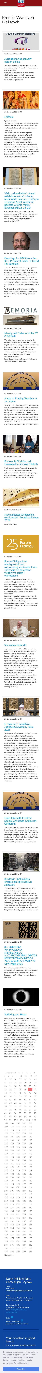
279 (6, 1241)
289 (6, 1248)
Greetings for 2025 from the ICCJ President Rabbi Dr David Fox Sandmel (21, 261)
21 (5, 1083)
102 (28, 1120)
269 (6, 1235)
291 (18, 1248)
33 (30, 1086)
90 (35, 1113)
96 (30, 1116)
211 (18, 1194)
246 (18, 1218)
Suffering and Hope (15, 1014)
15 (10, 1079)
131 (18, 1140)
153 (30, 1153)
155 (12, 1157)
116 (18, 1130)
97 (35, 1116)
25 (25, 1083)
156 (18, 1157)
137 (24, 1143)
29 (10, 1086)
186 (18, 1177)
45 (20, 1093)
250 (12, 1221)
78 (10, 1110)
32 (25, 1086)
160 (12, 1160)
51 (15, 1096)
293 (30, 1248)
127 (24, 1137)
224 (6, 1204)
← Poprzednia (10, 1072)
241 (18, 1214)
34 (35, 1086)
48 (35, 1093)
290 (12, 1248)
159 (6, 1160)
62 (35, 1099)
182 (24, 1174)
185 (12, 1177)
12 (30, 1076)
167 (24, 1164)
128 (30, 1137)
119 (6, 1133)
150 (12, 1153)
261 (18, 1228)
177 (24, 1170)
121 (18, 1133)
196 (18, 1184)
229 (6, 1207)
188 (30, 1177)
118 (30, 1130)
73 (20, 1106)
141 (18, 1147)
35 (5, 1089)
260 (12, 1228)
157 (24, 1157)
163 (30, 1160)
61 (30, 1099)
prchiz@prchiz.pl (11, 1312)
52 (20, 1096)
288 (30, 1245)
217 (24, 1197)
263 (30, 1228)
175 (12, 1170)
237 (24, 1211)
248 (30, 1218)
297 (24, 1251)
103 (34, 1120)
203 (30, 1187)
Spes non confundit (15, 645)
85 (10, 1113)
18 (25, 1079)
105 (12, 1123)
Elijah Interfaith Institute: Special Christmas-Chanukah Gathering (20, 821)
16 (15, 1079)
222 (24, 1201)
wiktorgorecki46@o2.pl (19, 1310)
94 (20, 1116)
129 (6, 1140)
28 (5, 1086)
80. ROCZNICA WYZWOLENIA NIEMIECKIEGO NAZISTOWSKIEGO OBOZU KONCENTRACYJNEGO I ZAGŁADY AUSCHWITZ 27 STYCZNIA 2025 (20, 955)
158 (30, 1157)
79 (15, 1110)
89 (30, 1113)
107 (24, 1123)
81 (25, 1110)
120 (12, 1133)
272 (24, 1235)
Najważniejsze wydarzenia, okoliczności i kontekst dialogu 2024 (21, 518)
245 (12, 1218)
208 (30, 1191)
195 (12, 1184)
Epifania (8, 117)
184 (6, 1177)
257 (24, 1224)
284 (6, 1245)
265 (12, 1231)
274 (6, 1238)
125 (12, 1137)
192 (24, 1180)
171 (18, 1167)
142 (24, 1147)
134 (6, 1143)
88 (25, 1113)
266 (18, 1231)
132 (24, 1140)
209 (6, 1194)
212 (24, 1194)
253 (30, 1221)
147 (24, 1150)
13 (35, 1076)
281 (18, 1241)
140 (12, 1147)
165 (12, 1164)
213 (30, 1194)
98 (5, 1120)
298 (30, 1251)
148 (30, 1150)
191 (18, 1180)
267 (24, 1231)
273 (30, 1235)
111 (18, 1126)
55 (35, 1096)
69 (35, 1103)
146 (18, 1150)
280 (12, 1241)
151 (18, 1153)
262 (24, 1228)
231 (18, 1207)
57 (10, 1099)
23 (15, 1083)
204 (6, 1191)
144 (6, 1150)
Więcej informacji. (21, 1363)
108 (30, 1123)
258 (30, 1224)
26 (30, 1083)
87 (20, 1113)
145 (12, 1150)
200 (12, 1187)
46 (25, 1093)
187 (24, 1177)
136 (18, 1143)
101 (22, 1120)
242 (24, 1214)
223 (30, 1201)
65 (15, 1103)
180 (12, 1174)
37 (15, 1089)
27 (35, 1083)
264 (6, 1231)
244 (6, 1218)
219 (6, 1201)
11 (26, 1076)
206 (18, 1191)
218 (30, 1197)
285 (12, 1245)
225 (12, 1204)
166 (18, 1164)
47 (30, 1093)
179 (6, 1174)
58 (15, 1099)
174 (6, 1170)
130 (12, 1140)
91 (5, 1116)
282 (24, 1241)
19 (30, 1079)
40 (30, 1089)
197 (24, 1184)
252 (24, 1221)
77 (5, 1110)
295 (12, 1251)
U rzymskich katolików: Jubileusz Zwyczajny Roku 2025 (18, 727)
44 (15, 1093)
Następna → (9, 1255)
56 (5, 1099)
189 (6, 1180)
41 (35, 1089)
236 (18, 1211)
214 (6, 1197)
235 (12, 1211)
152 (24, 1153)
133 (30, 1140)
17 (20, 1079)
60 (25, 1099)
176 (18, 1170)
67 (25, 1103)
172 (24, 1167)
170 (12, 1167)
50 (10, 1096)
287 (24, 1245)
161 (18, 1160)
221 (18, 1201)
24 (20, 1083)
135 (12, 1143)
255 (12, 1224)
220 (12, 1201)
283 (30, 1241)
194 (6, 1184)
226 (18, 1204)
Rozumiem (21, 1369)
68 (30, 1103)
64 (10, 1103)
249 (6, 1221)
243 (30, 1214)
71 (10, 1106)
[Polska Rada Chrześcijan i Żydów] (20, 4)
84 (5, 1113)
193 (30, 1180)
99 (10, 1120)
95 (25, 1116)
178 (30, 1170)
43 (10, 1093)
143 (30, 1147)
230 (12, 1207)
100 (16, 1120)
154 (6, 1157)
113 (30, 1126)
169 (6, 1167)
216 (18, 1197)
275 (12, 1238)
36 (10, 1089)
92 (10, 1116)
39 (25, 1089)
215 (12, 1197)
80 (20, 1110)
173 (30, 1167)
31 (20, 1086)
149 (6, 1153)
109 (6, 1126)
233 (30, 1207)
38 (20, 1089)
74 (25, 1106)
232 (24, 1207)
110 (12, 1126)
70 (5, 1106)
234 (6, 1211)
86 (15, 1113)
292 (24, 1248)
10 (21, 1076)
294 (6, 1251)
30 (15, 1086)
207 (24, 1191)
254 (6, 1224)
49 (5, 1096)
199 (6, 1187)
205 (12, 1191)
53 (25, 1096)
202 (24, 1187)
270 (12, 1235)
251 (18, 1221)
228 (30, 1204)
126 (18, 1137)
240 (12, 1214)
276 (18, 1238)
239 (6, 1214)
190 (12, 1180)
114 (6, 1130)
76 (35, 1106)
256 (18, 1224)
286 (18, 1245)
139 (6, 1147)
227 (24, 1204)
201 (18, 1187)
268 (30, 1231)
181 (18, 1174)
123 (30, 1133)
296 (18, 1251)
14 (5, 1079)
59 (20, 1099)
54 (30, 1096)
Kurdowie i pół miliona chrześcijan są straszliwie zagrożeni (18, 882)
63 (5, 1103)
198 (30, 1184)
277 (24, 1238)
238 (30, 1211)
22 (10, 1083)
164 (6, 1164)
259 (6, 1228)
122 (24, 1133)
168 (30, 1164)
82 (30, 1110)
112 (24, 1126)
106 (18, 1123)
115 (12, 1130)
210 (12, 1194)
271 (18, 1235)
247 (24, 1218)
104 (6, 1123)
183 (30, 1174)
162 (24, 1160)
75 (30, 1106)
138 (30, 1143)
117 (24, 1130)
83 (35, 1110)
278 (30, 1238)
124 (6, 1137)
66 (20, 1103)
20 (35, 1079)
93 (15, 1116)
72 (15, 1106)
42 (5, 1093)
